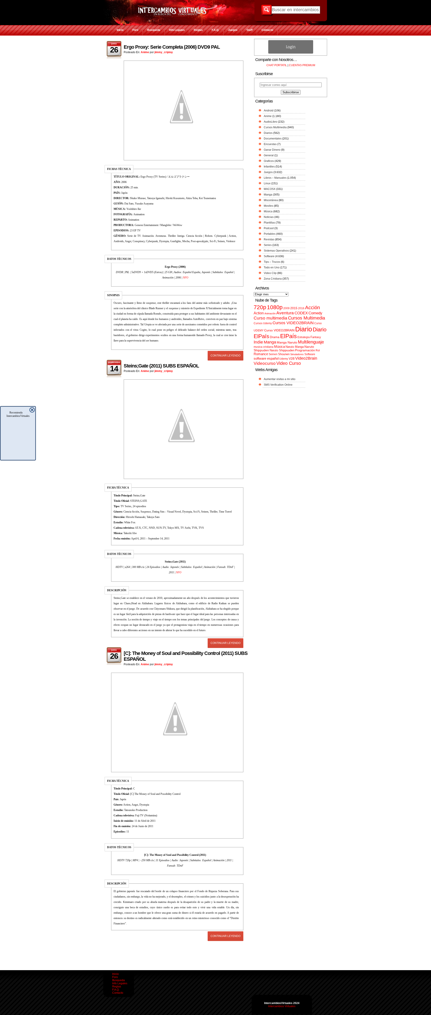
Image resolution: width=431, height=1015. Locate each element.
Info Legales (177, 30)
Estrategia (303, 337)
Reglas (198, 30)
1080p (275, 307)
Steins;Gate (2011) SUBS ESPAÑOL (161, 366)
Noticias (269, 217)
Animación (270, 313)
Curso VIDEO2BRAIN (279, 330)
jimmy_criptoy (163, 52)
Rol (318, 350)
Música (268, 211)
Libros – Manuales (275, 177)
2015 (293, 308)
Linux (267, 183)
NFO (185, 277)
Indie (258, 342)
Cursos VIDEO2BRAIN (293, 323)
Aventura (285, 313)
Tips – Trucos (272, 261)
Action (259, 313)
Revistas (269, 239)
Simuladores (297, 354)
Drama (274, 337)
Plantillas (269, 222)
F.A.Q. (215, 30)
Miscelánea (271, 200)
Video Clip (270, 273)
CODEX (301, 313)
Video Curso (288, 363)
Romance (261, 354)
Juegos (232, 30)
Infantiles (269, 166)
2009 (286, 308)
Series (268, 245)
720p (260, 307)
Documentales (272, 138)
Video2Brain (306, 358)
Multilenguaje (311, 341)
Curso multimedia (270, 318)
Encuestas (270, 144)
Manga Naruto (287, 342)
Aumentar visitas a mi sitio (279, 379)
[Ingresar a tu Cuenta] (290, 52)
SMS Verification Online (278, 384)
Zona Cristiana (273, 278)
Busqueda (153, 30)
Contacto (267, 30)
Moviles (268, 205)
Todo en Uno (271, 267)
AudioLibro (270, 121)
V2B (292, 358)
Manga (268, 194)
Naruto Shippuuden (282, 350)
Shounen (284, 354)
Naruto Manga (295, 346)
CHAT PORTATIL (276, 65)
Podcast (269, 228)
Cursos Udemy (263, 323)
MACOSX (269, 189)
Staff (249, 30)
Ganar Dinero (272, 149)
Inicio (120, 30)
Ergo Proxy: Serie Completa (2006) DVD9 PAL (172, 47)
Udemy (283, 358)
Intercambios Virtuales (281, 1006)
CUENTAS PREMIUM (302, 65)
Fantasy (315, 337)
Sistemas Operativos (276, 250)
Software (269, 256)
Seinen (273, 354)
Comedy (315, 313)
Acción (312, 307)
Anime (145, 52)
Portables (269, 233)
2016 (301, 308)
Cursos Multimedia (275, 127)
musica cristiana (263, 346)
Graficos (269, 161)
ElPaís (288, 336)
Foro (135, 30)
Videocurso (265, 363)
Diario (303, 329)
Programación (305, 350)
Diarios (268, 133)
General (269, 155)
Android (268, 110)
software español (266, 358)
